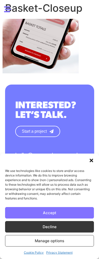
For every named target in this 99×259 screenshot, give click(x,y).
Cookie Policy (34, 252)
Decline (50, 226)
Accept (49, 212)
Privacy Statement (59, 252)
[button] (91, 160)
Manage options (49, 240)
